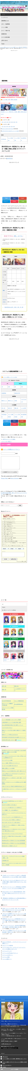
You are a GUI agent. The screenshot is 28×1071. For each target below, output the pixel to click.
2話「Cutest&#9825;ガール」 (10, 522)
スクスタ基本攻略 (5, 37)
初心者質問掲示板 (18, 704)
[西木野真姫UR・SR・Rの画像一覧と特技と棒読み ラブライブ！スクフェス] (6, 634)
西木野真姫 (6, 636)
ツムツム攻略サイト (7, 959)
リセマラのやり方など (7, 727)
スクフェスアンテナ (7, 951)
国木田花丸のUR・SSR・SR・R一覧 (14, 307)
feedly (23, 201)
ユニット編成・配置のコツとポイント (11, 763)
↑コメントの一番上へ (6, 441)
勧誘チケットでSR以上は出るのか (10, 734)
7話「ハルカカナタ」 (8, 531)
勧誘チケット (4, 400)
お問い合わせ (4, 40)
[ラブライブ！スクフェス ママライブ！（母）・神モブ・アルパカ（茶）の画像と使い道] (20, 657)
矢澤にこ (13, 648)
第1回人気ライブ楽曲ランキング (9, 845)
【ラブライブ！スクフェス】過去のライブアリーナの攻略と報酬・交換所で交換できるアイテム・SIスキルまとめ (14, 882)
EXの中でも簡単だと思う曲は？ (9, 804)
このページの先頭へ (15, 1069)
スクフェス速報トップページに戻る (10, 377)
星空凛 (12, 636)
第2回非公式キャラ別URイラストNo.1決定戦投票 (13, 843)
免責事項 (4, 1067)
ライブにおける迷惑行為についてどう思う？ (12, 801)
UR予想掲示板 (3, 139)
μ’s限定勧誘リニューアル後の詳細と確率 (11, 722)
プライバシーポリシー (6, 1065)
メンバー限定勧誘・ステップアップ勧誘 (11, 719)
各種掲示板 (4, 34)
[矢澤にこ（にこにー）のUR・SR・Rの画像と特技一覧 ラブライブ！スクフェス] (13, 646)
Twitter (2, 43)
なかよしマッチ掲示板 (7, 945)
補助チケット (10, 400)
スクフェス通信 (6, 957)
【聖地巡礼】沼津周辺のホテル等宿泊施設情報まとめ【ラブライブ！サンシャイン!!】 (14, 899)
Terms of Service (14, 478)
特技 (4, 290)
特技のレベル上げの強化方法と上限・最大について (14, 771)
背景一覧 (10, 408)
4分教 (15, 400)
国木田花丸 (9, 158)
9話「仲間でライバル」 (9, 534)
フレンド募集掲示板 (19, 700)
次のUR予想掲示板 (6, 700)
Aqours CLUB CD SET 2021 (7, 128)
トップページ (4, 17)
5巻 (12, 122)
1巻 (2, 122)
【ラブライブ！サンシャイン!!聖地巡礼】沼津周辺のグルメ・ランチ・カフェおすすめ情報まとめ (14, 887)
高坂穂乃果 (13, 623)
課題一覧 (16, 408)
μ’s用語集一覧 (5, 860)
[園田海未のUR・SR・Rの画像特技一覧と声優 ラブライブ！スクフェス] (6, 622)
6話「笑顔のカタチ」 (8, 529)
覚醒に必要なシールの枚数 (8, 768)
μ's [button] (2, 604)
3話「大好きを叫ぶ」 (8, 524)
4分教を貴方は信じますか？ (8, 740)
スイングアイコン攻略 (7, 760)
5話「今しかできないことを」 (10, 527)
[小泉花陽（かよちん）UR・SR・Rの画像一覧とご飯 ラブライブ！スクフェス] (20, 634)
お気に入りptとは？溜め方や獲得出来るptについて (14, 786)
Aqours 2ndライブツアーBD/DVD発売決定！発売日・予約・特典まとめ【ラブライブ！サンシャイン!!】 (13, 893)
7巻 (16, 122)
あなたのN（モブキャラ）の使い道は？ (11, 822)
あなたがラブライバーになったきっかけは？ (12, 833)
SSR (9, 386)
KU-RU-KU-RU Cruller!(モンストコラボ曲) (10, 131)
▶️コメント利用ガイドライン (10, 449)
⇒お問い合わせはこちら (6, 1043)
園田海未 (5, 623)
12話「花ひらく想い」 (9, 539)
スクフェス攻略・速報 (21, 561)
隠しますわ (18, 236)
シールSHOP (23, 408)
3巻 (7, 122)
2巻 (5, 122)
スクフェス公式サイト (7, 955)
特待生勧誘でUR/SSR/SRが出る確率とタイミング (13, 737)
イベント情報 (4, 27)
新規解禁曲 (4, 393)
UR (2, 386)
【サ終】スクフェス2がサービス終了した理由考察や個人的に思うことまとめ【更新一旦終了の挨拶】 (14, 876)
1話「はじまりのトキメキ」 (9, 521)
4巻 (9, 122)
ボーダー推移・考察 (6, 99)
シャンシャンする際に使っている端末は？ (12, 807)
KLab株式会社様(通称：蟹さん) (8, 492)
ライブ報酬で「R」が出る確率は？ (10, 810)
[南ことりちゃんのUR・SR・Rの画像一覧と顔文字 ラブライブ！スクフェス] (20, 622)
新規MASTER (17, 393)
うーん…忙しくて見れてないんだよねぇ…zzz (14, 545)
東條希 (19, 648)
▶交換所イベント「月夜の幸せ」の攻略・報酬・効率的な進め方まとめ (14, 113)
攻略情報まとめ (5, 20)
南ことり (20, 623)
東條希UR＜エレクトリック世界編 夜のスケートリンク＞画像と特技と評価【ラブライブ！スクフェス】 (14, 920)
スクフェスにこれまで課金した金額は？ (11, 819)
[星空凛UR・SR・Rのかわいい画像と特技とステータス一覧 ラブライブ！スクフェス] (13, 634)
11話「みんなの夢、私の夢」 (10, 537)
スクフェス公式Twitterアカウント (10, 953)
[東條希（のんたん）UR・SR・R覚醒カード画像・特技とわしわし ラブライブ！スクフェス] (20, 647)
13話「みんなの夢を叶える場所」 (11, 541)
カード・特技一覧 (5, 30)
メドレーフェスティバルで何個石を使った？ (12, 817)
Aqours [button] (3, 607)
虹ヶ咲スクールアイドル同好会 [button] (9, 610)
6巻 (14, 122)
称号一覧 (3, 408)
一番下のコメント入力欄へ (9, 439)
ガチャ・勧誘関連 (5, 24)
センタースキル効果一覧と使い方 (10, 765)
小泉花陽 (20, 636)
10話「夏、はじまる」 (9, 536)
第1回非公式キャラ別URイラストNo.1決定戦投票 (13, 840)
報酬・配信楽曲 (14, 99)
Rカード (13, 659)
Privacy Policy (4, 478)
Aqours (12, 725)
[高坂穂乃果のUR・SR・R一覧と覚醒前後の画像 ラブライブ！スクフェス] (13, 622)
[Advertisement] (14, 65)
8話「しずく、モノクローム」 (10, 532)
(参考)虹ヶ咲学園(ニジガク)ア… (9, 518)
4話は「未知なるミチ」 (9, 526)
